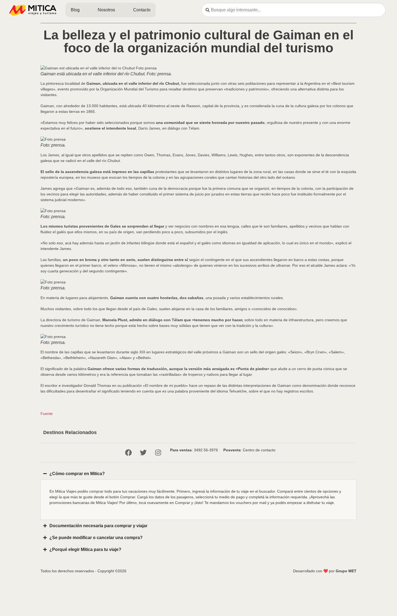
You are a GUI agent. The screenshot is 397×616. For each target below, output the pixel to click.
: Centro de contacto (249, 450)
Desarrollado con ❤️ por (324, 571)
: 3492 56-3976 (194, 450)
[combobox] (293, 10)
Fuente (47, 413)
